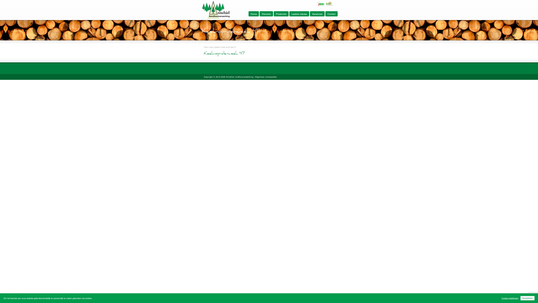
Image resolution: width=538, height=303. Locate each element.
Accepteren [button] (527, 298)
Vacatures (317, 14)
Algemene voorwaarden (266, 76)
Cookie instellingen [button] (510, 298)
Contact (331, 14)
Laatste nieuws (299, 14)
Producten (281, 14)
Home (254, 14)
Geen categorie (215, 47)
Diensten (266, 14)
